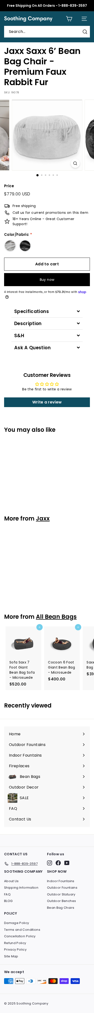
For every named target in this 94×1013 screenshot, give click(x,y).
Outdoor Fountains (62, 887)
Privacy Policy (15, 949)
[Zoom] (75, 163)
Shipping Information (21, 887)
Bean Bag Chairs (60, 907)
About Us (11, 881)
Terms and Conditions (22, 929)
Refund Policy (15, 943)
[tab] (47, 311)
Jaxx (43, 518)
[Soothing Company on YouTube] (66, 862)
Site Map (11, 956)
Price (9, 185)
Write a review (47, 402)
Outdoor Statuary (61, 894)
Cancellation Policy (20, 936)
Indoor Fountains (60, 881)
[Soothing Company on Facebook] (58, 862)
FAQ (7, 894)
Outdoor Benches (61, 901)
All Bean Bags (56, 617)
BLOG (8, 901)
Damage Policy (16, 923)
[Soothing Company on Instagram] (49, 862)
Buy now (47, 279)
